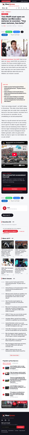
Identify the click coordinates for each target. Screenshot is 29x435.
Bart (5, 25)
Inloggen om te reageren (10, 231)
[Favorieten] (19, 8)
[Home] (8, 4)
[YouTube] (2, 420)
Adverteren (11, 430)
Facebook (16, 31)
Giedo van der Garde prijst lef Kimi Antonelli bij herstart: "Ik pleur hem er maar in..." (14, 88)
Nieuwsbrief (22, 430)
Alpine (8, 61)
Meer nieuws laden (14, 355)
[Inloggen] (21, 8)
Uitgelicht (15, 363)
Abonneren (23, 402)
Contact (16, 430)
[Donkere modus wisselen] (24, 8)
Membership (4, 430)
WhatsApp (8, 31)
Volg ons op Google (15, 34)
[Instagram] (9, 420)
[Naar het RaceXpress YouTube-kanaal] (14, 404)
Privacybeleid (4, 432)
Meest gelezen (7, 363)
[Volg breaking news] (16, 8)
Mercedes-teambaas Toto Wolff (10, 59)
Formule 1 (8, 11)
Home (2, 11)
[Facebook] (5, 420)
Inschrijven (14, 189)
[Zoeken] (26, 8)
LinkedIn (4, 34)
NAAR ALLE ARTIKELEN (15, 6)
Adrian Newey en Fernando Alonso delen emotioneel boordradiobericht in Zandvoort (15, 93)
